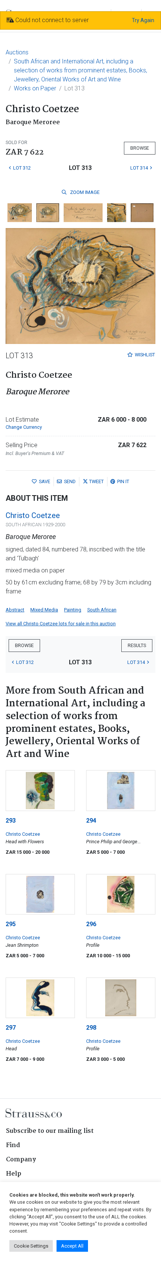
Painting (72, 610)
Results (137, 645)
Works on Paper (35, 88)
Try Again (143, 20)
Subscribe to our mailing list (50, 1131)
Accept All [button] (72, 1246)
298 (91, 1027)
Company (21, 1160)
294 (91, 820)
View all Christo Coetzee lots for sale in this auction (61, 623)
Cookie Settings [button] (31, 1246)
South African (101, 610)
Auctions (17, 52)
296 (91, 924)
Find (13, 1145)
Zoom (84, 192)
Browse (139, 148)
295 (11, 924)
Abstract (15, 610)
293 (11, 820)
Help (13, 1174)
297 (11, 1027)
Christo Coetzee (33, 515)
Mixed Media (44, 610)
